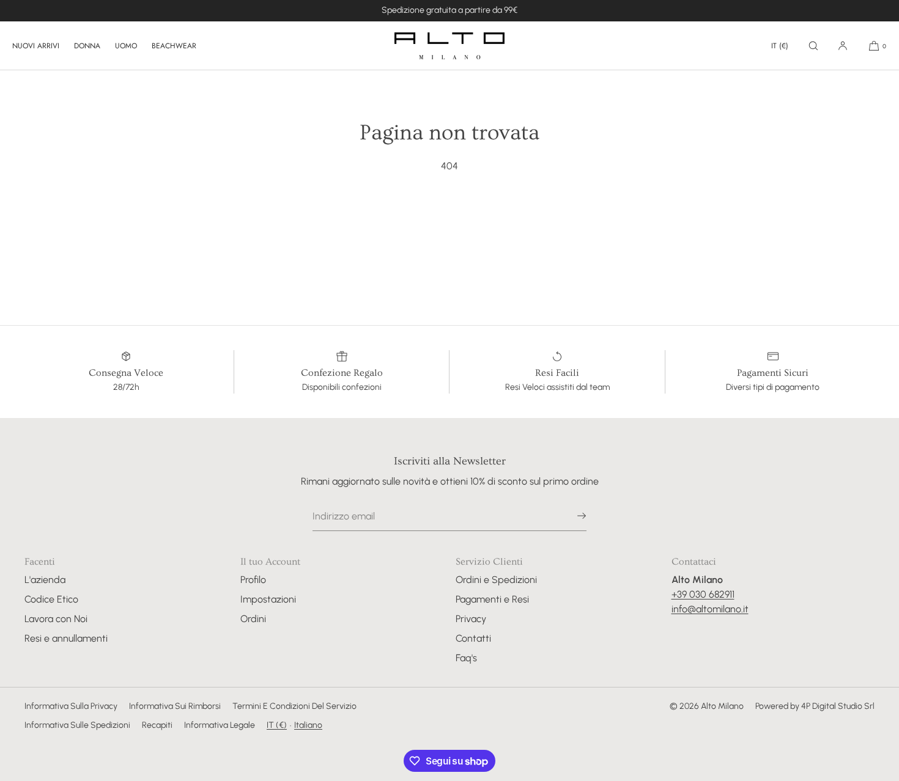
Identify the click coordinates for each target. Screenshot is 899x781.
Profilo (253, 579)
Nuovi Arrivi (35, 45)
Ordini (253, 619)
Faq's (466, 658)
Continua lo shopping (449, 212)
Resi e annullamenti (66, 638)
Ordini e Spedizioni (496, 579)
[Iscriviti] (571, 515)
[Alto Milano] (449, 45)
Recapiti (157, 725)
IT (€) (779, 45)
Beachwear (174, 45)
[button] (813, 45)
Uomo (126, 45)
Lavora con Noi (55, 619)
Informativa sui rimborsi (175, 706)
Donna (87, 45)
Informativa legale (219, 725)
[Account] (842, 45)
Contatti (473, 638)
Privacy (471, 619)
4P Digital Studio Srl (838, 706)
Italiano (308, 725)
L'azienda (44, 579)
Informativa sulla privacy (70, 706)
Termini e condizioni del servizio (294, 706)
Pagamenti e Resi (492, 599)
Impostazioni (268, 599)
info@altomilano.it (710, 609)
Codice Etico (51, 599)
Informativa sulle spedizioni (77, 725)
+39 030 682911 (702, 594)
